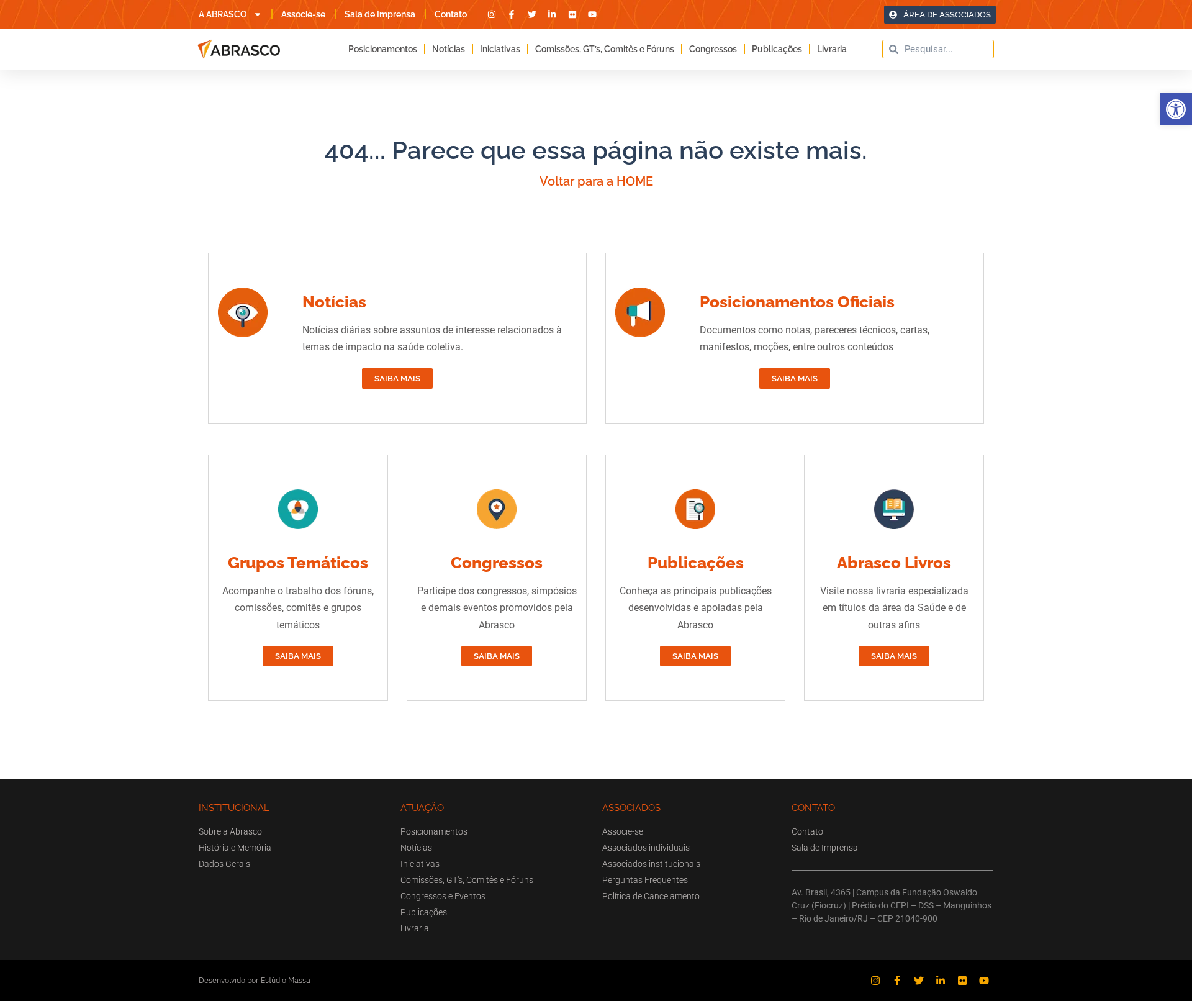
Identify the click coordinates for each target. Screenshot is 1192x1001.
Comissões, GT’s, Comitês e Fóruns (604, 49)
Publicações (777, 49)
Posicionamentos (382, 49)
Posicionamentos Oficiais (797, 301)
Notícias (448, 49)
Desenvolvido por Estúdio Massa (254, 980)
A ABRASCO (223, 14)
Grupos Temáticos (298, 562)
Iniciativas (500, 49)
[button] (1176, 109)
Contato (451, 14)
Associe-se (303, 14)
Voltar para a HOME (596, 181)
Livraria (832, 49)
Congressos (713, 49)
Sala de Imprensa (380, 14)
